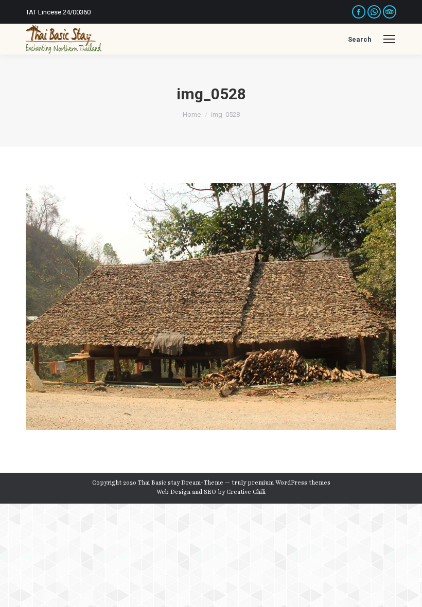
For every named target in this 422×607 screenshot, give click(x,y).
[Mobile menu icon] (389, 39)
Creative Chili (246, 492)
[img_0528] (211, 306)
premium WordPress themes (289, 482)
